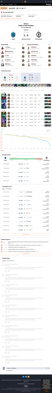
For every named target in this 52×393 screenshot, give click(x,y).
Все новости (26, 253)
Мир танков (10, 4)
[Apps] (45, 1)
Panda (12, 98)
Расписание (7, 18)
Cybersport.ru (23, 391)
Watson (12, 113)
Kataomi (12, 125)
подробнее (44, 384)
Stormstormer (13, 116)
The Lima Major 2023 (8, 12)
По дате (4, 260)
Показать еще (26, 234)
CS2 (6, 4)
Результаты (19, 18)
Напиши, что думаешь (11, 368)
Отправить (49, 368)
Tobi (12, 122)
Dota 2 (2, 4)
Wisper (12, 104)
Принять (47, 391)
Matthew (13, 107)
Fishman (12, 119)
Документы (26, 381)
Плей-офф (26, 29)
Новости (13, 18)
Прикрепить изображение (46, 368)
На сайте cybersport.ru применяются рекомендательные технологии (35, 380)
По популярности (10, 260)
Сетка (2, 18)
